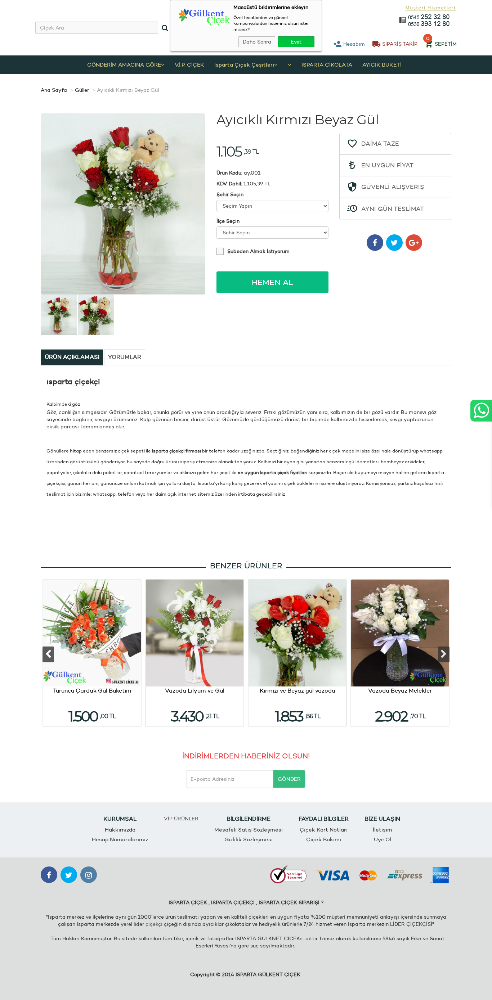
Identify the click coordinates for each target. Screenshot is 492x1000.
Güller (82, 90)
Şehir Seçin (229, 194)
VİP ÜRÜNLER (181, 818)
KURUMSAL (120, 818)
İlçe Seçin (228, 221)
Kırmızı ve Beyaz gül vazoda (297, 690)
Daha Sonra (257, 42)
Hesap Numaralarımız (120, 839)
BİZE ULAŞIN (382, 818)
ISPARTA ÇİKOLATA (326, 64)
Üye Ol (382, 839)
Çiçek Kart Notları (324, 829)
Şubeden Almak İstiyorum (258, 251)
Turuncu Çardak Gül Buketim (92, 690)
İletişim (382, 829)
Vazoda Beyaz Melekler (400, 690)
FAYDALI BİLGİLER (324, 818)
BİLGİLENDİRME (248, 818)
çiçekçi (154, 924)
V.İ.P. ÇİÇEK (189, 64)
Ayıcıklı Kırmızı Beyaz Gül (128, 90)
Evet (296, 42)
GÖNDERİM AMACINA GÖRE (124, 64)
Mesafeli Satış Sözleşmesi (248, 829)
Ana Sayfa (54, 90)
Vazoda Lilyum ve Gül (194, 690)
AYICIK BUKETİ (382, 64)
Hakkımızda (120, 829)
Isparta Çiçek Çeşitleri (244, 64)
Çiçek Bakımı (323, 839)
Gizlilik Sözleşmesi (248, 839)
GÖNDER (289, 779)
